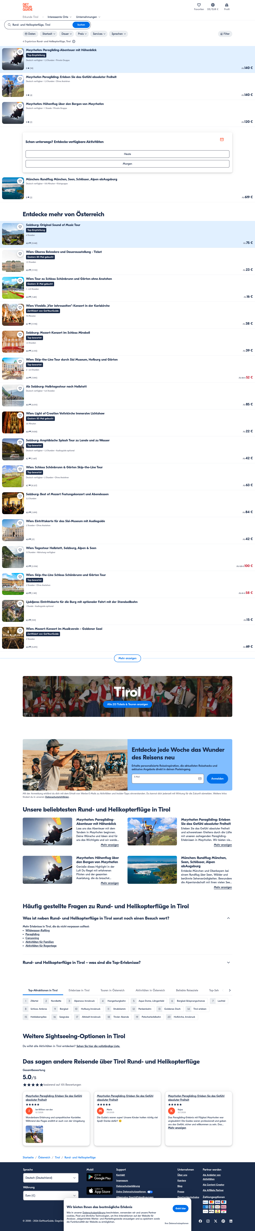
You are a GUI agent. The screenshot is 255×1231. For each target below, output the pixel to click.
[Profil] (227, 5)
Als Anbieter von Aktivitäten (212, 1177)
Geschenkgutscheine (188, 1197)
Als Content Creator (213, 1184)
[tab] (43, 990)
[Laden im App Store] (100, 1191)
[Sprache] (213, 5)
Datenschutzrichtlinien (57, 797)
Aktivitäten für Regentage (41, 945)
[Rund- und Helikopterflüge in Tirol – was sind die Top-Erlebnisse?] (228, 962)
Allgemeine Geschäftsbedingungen (135, 1197)
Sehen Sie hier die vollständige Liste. (98, 1046)
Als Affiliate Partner (213, 1190)
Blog (179, 1186)
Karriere (181, 1180)
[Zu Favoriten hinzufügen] (20, 52)
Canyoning (32, 938)
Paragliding (32, 934)
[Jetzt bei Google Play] (100, 1177)
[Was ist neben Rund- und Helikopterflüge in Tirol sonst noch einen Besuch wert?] (228, 918)
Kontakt (120, 1175)
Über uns (182, 1175)
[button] (127, 59)
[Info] (74, 41)
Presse (180, 1191)
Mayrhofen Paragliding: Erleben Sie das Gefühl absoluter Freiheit (54, 1097)
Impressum (122, 1180)
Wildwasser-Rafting (38, 930)
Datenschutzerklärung (128, 1186)
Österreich (44, 1157)
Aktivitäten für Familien (40, 942)
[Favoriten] (199, 5)
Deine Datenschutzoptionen (131, 1191)
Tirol (57, 1157)
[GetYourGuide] (27, 7)
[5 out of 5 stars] (33, 1084)
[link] (127, 59)
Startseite (28, 1157)
